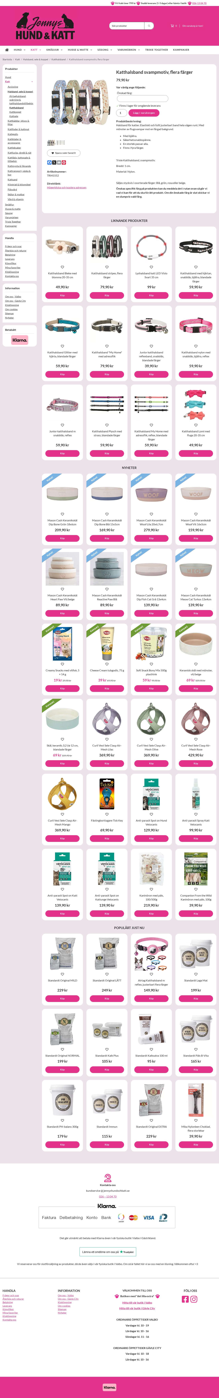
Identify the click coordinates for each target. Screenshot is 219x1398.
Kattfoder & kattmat (18, 129)
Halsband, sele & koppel (20, 91)
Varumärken (127, 49)
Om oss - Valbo (13, 296)
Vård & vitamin (16, 199)
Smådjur (52, 49)
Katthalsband (16, 107)
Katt (34, 49)
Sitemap (9, 313)
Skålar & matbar (16, 194)
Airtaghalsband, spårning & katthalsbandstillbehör (21, 100)
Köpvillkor (10, 263)
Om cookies (11, 309)
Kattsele (13, 116)
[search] (149, 26)
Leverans (10, 259)
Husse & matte (78, 49)
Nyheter (9, 317)
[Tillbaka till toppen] (212, 1393)
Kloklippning (12, 271)
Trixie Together (156, 49)
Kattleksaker (14, 147)
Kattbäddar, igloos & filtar (18, 122)
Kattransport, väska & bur (19, 173)
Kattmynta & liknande (19, 166)
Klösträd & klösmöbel (19, 184)
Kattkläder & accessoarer (14, 141)
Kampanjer (181, 49)
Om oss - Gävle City (15, 300)
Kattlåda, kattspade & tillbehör (19, 159)
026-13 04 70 (199, 3)
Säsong (103, 49)
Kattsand (12, 179)
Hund (18, 49)
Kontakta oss (12, 276)
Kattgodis (13, 134)
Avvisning (13, 86)
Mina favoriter (13, 267)
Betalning (10, 254)
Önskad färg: (124, 93)
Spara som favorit (65, 153)
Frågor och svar (13, 246)
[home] (7, 50)
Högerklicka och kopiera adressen (66, 187)
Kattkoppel (15, 111)
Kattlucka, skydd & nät (19, 152)
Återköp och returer (16, 250)
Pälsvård (12, 189)
